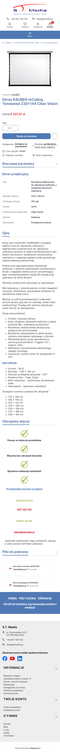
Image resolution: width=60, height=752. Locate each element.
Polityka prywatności (13, 690)
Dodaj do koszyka (27, 136)
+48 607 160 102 (19, 19)
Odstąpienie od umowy (14, 687)
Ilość (4, 123)
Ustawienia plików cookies (16, 678)
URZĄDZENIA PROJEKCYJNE (27, 43)
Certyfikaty (8, 735)
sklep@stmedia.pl (44, 19)
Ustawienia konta (11, 710)
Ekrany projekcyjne (50, 43)
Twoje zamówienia (12, 707)
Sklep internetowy (26, 748)
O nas (6, 729)
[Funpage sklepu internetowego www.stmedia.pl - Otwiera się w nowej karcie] (4, 658)
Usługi (6, 732)
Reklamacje (8, 684)
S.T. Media (6, 43)
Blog (5, 727)
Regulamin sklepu (11, 675)
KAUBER (16, 94)
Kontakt (7, 724)
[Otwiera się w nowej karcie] (12, 658)
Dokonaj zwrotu (10, 693)
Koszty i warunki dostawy (15, 681)
